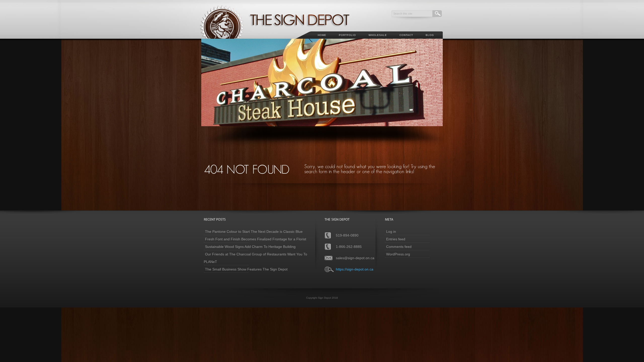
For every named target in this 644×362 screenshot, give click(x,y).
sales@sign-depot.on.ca (355, 258)
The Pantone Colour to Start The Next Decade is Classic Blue (254, 232)
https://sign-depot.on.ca (354, 269)
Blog (430, 35)
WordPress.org (398, 254)
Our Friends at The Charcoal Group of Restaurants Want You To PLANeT (255, 258)
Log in (391, 232)
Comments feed (399, 247)
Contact (406, 35)
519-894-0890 (347, 235)
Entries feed (395, 239)
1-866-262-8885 (349, 247)
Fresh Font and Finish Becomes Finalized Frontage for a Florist (255, 239)
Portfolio (347, 35)
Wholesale (378, 35)
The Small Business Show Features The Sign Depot (246, 269)
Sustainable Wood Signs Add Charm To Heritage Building (250, 247)
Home (322, 35)
